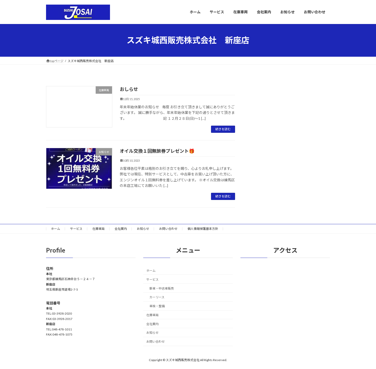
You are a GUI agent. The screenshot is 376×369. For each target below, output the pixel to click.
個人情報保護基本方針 (202, 229)
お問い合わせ (168, 229)
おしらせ (129, 89)
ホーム (55, 229)
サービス (76, 229)
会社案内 (121, 229)
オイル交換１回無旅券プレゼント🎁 (157, 151)
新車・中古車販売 (161, 288)
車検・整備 (157, 306)
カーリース (156, 297)
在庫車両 (98, 229)
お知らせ (143, 229)
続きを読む (223, 129)
